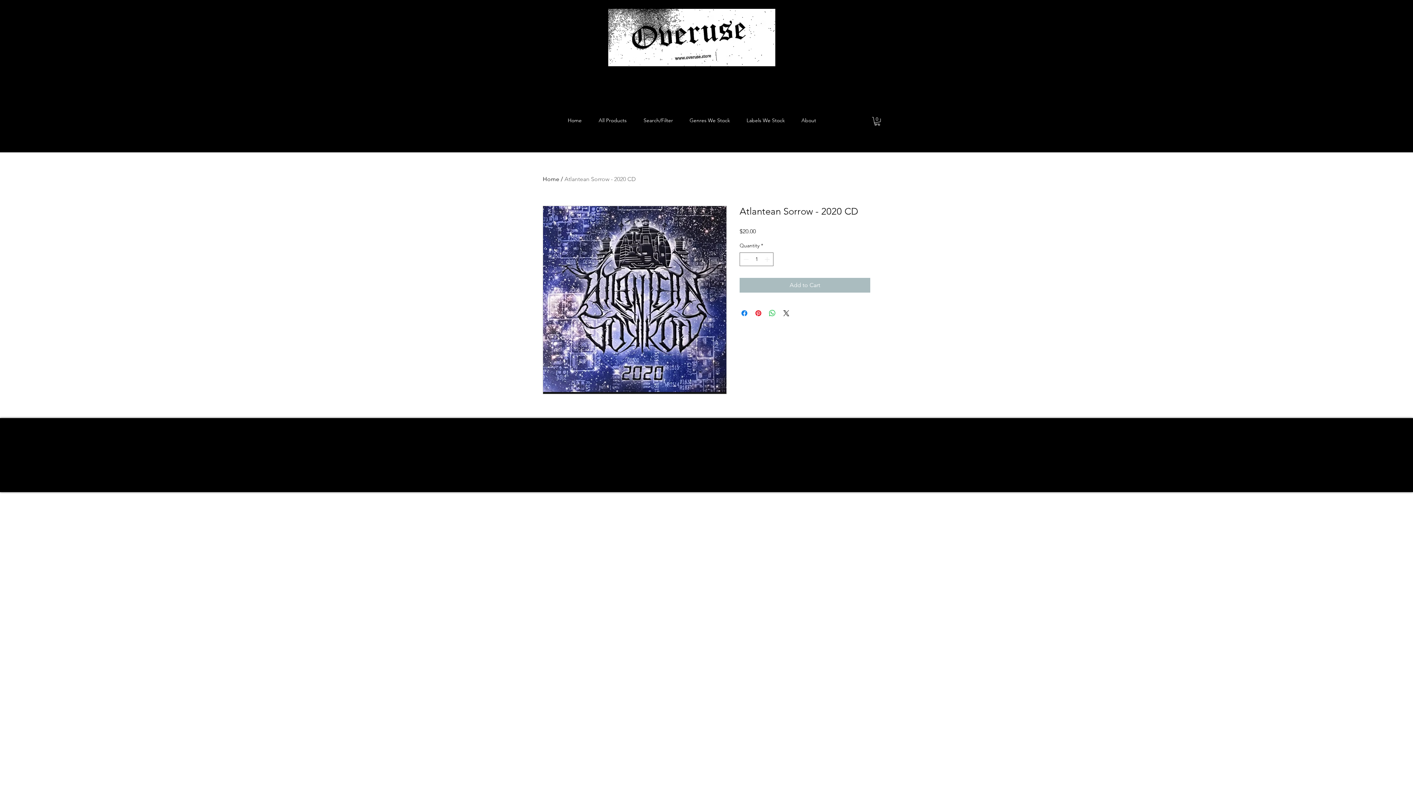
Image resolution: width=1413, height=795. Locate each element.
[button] (877, 121)
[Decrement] (745, 259)
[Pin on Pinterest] (758, 313)
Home (551, 179)
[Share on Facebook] (744, 313)
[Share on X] (786, 313)
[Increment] (767, 259)
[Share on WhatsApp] (772, 313)
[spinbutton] (756, 259)
